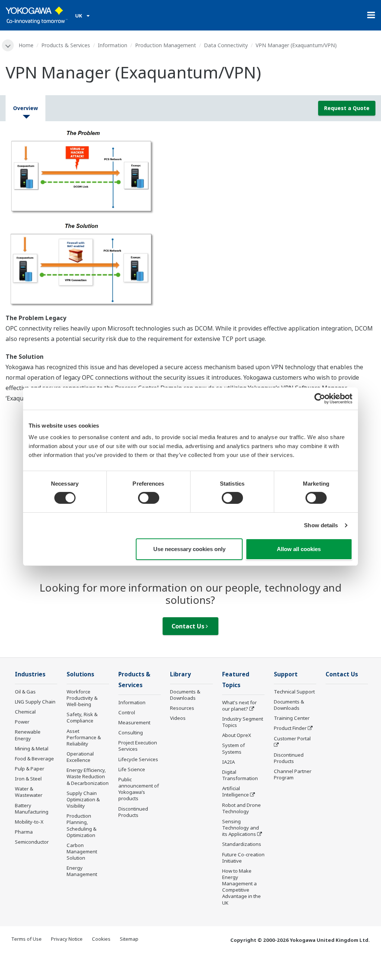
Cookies (101, 939)
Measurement (134, 722)
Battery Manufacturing (31, 808)
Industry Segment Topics (242, 721)
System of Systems (233, 748)
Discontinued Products (133, 811)
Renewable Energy (28, 734)
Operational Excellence (80, 756)
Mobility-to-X (29, 821)
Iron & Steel (28, 778)
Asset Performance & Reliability (84, 737)
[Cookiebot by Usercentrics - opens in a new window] (319, 398)
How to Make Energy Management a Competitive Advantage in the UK (241, 886)
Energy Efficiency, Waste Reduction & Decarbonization (88, 776)
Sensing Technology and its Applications (240, 827)
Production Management (165, 45)
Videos (178, 718)
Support (286, 674)
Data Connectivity (226, 45)
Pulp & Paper (29, 768)
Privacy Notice (67, 939)
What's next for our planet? (239, 705)
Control (126, 712)
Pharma (24, 831)
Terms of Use (26, 939)
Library (180, 674)
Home (26, 45)
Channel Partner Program (292, 774)
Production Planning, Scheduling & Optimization (81, 825)
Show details (321, 525)
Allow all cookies (299, 549)
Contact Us (189, 626)
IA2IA (228, 762)
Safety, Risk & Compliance (82, 717)
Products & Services (65, 45)
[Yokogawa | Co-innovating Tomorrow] (37, 15)
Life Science (131, 769)
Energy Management (82, 871)
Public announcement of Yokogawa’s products (138, 789)
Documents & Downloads (185, 694)
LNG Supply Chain (35, 701)
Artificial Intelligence (235, 791)
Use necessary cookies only (189, 549)
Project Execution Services (137, 745)
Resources (182, 708)
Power (22, 721)
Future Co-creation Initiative (243, 857)
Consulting (130, 732)
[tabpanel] (190, 219)
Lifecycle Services (138, 759)
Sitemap (129, 939)
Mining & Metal (31, 748)
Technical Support (294, 691)
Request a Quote (346, 108)
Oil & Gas (25, 691)
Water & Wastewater (28, 791)
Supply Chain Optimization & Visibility (83, 799)
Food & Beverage (34, 758)
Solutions (80, 674)
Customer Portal (292, 738)
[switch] (148, 498)
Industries (30, 674)
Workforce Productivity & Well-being (82, 698)
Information (112, 45)
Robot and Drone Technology (241, 808)
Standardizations (241, 844)
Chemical (25, 711)
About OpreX (236, 735)
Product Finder (290, 728)
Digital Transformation (240, 775)
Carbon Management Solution (82, 851)
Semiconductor (32, 841)
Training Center (292, 718)
